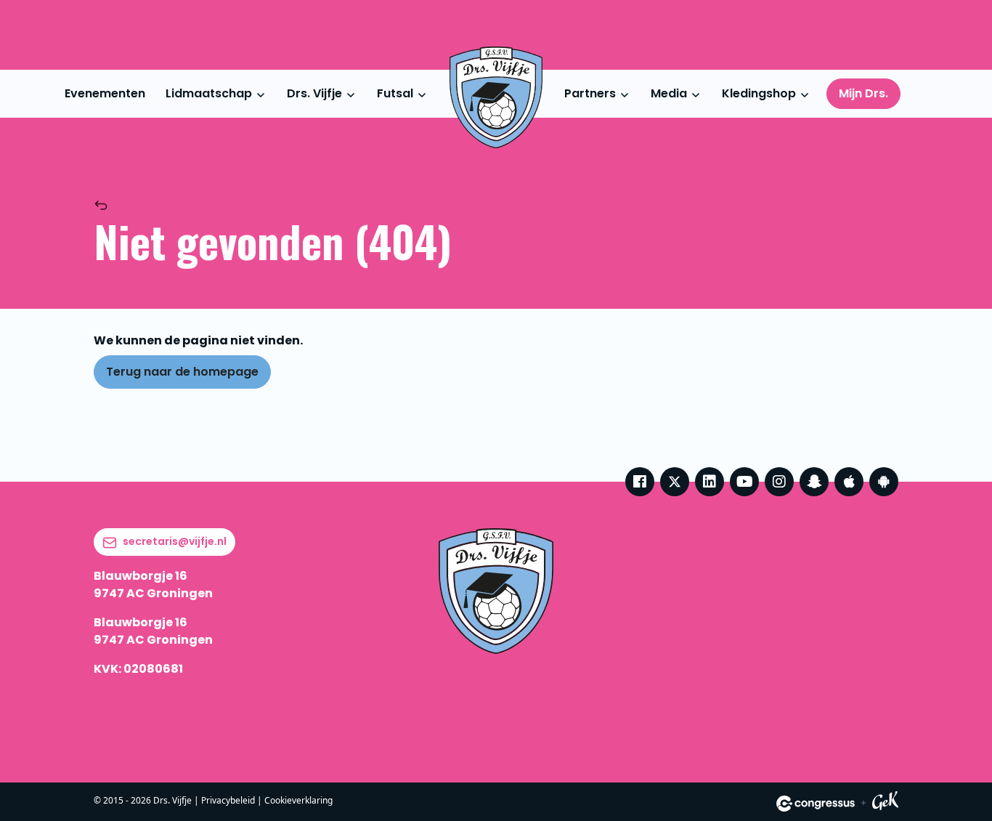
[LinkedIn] (709, 481)
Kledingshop (759, 93)
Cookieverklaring (298, 800)
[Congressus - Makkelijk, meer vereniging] (815, 804)
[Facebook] (639, 481)
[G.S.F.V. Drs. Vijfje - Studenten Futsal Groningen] (496, 97)
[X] (674, 481)
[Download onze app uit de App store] (848, 481)
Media (669, 93)
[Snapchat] (814, 481)
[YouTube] (744, 481)
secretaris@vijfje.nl (175, 541)
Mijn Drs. (863, 93)
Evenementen (105, 93)
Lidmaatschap (209, 93)
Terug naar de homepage (182, 371)
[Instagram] (779, 481)
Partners (590, 93)
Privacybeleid (228, 800)
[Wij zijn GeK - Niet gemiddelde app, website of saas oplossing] (885, 803)
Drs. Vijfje (314, 93)
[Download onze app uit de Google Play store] (883, 481)
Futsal (395, 93)
